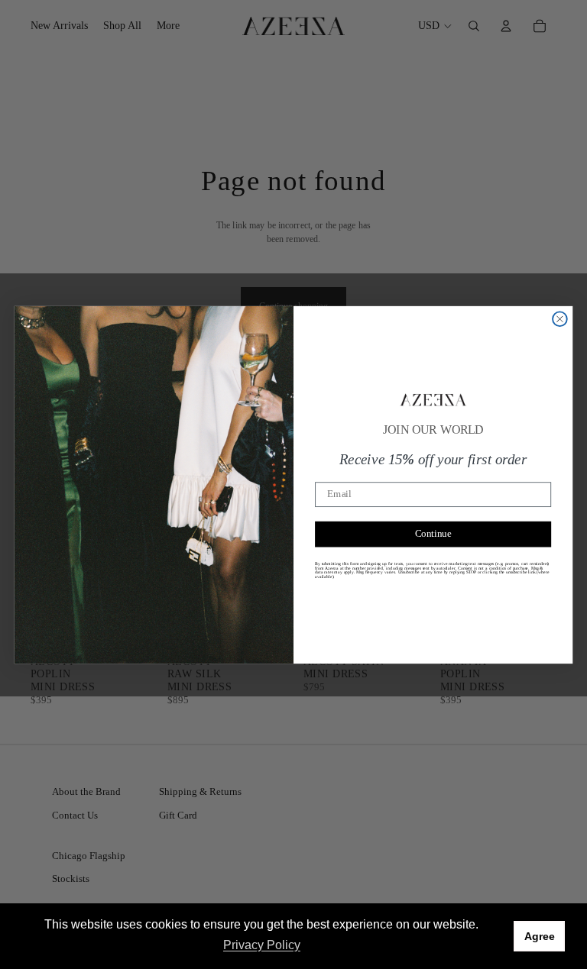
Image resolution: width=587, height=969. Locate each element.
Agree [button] (539, 936)
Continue (433, 533)
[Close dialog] (560, 319)
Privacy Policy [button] (261, 944)
